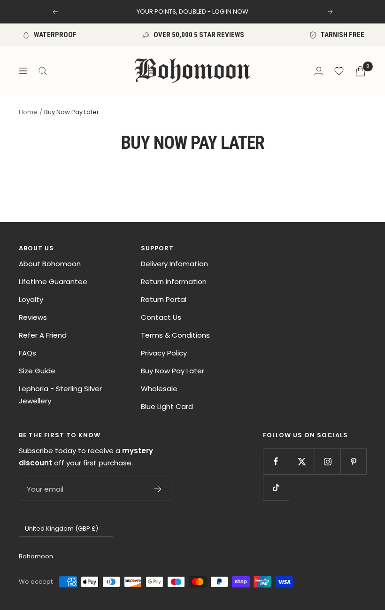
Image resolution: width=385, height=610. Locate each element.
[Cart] (360, 71)
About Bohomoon (50, 264)
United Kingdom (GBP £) (61, 528)
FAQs (27, 353)
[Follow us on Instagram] (327, 461)
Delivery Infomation (174, 264)
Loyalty (31, 299)
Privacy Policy (164, 353)
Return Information (174, 281)
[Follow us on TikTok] (276, 487)
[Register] (158, 489)
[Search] (42, 71)
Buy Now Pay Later (172, 371)
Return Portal (163, 299)
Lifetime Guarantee (53, 281)
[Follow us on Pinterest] (353, 461)
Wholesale (159, 389)
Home (28, 112)
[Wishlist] (339, 71)
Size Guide (37, 371)
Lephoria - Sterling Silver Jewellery (60, 395)
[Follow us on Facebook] (276, 461)
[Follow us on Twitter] (302, 461)
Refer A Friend (43, 335)
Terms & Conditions (175, 335)
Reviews (33, 317)
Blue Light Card (167, 406)
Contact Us (161, 317)
